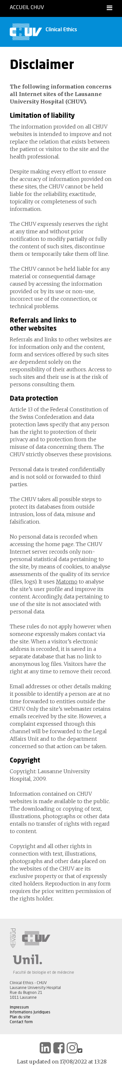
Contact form (21, 1022)
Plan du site (20, 1017)
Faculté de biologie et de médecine (43, 972)
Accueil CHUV (27, 7)
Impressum (19, 1007)
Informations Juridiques (30, 1012)
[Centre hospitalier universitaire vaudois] (36, 938)
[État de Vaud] (13, 938)
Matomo (66, 581)
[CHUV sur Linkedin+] (45, 1048)
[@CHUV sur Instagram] (72, 1048)
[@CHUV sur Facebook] (58, 1048)
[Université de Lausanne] (43, 959)
